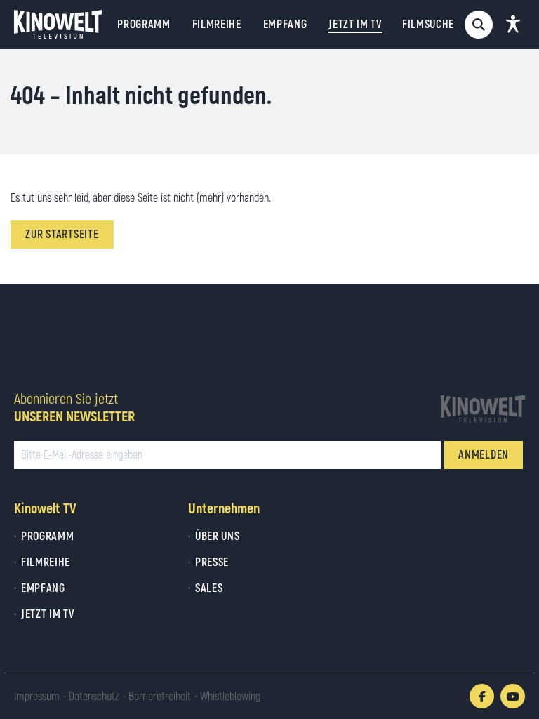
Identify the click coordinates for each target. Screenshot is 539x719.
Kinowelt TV (45, 508)
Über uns (217, 536)
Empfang (285, 25)
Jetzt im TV (47, 614)
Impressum (37, 697)
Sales (208, 588)
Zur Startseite (62, 234)
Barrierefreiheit (159, 697)
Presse (212, 562)
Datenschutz (94, 697)
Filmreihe (216, 25)
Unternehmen (224, 508)
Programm (143, 25)
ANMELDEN (483, 455)
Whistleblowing (230, 697)
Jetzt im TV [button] (355, 25)
